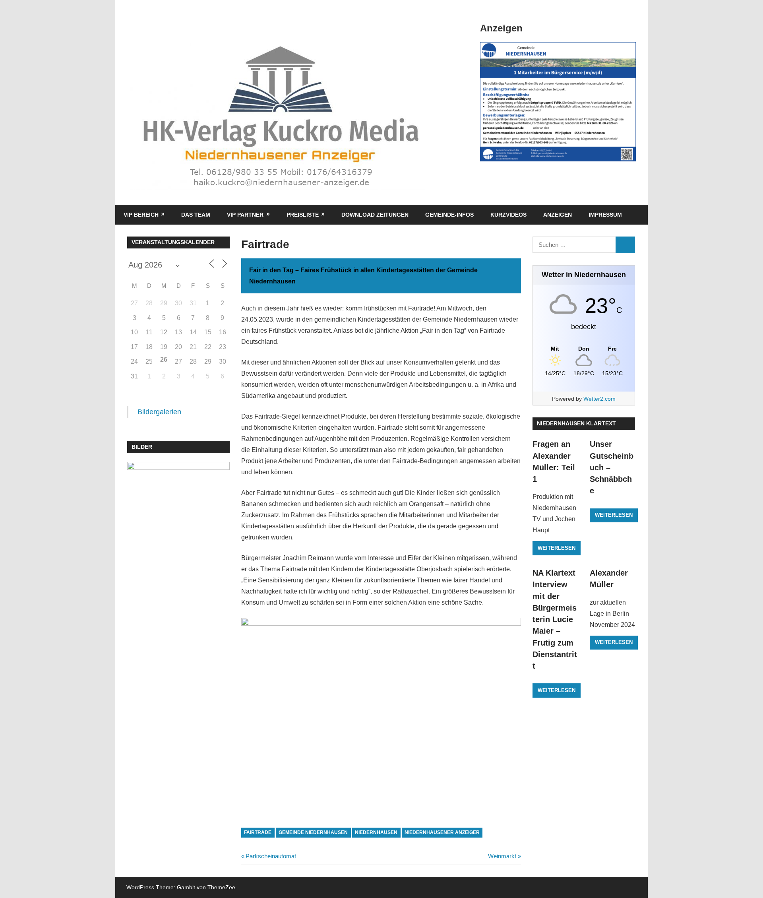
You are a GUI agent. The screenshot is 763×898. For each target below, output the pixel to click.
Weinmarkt (502, 856)
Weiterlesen (556, 548)
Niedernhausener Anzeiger (442, 832)
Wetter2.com (599, 399)
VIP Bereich (141, 214)
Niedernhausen (376, 832)
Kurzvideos (508, 214)
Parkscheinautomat (270, 856)
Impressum (605, 214)
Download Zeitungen (375, 214)
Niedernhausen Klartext (576, 423)
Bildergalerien (159, 412)
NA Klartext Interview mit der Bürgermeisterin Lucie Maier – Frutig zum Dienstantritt (555, 619)
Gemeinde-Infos (449, 214)
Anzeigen (557, 214)
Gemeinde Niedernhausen (313, 832)
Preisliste (303, 214)
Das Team (195, 214)
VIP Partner (245, 214)
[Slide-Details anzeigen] (558, 101)
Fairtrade (257, 832)
